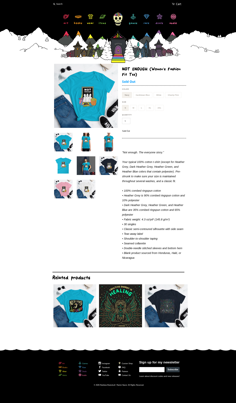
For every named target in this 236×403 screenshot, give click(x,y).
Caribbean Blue (143, 95)
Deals (84, 371)
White (158, 95)
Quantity (127, 115)
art (66, 23)
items (102, 23)
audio (173, 23)
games (133, 23)
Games (85, 363)
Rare (84, 367)
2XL (159, 108)
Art (63, 363)
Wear (64, 371)
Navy (127, 95)
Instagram (105, 363)
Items (64, 375)
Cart (178, 4)
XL (150, 108)
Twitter (104, 371)
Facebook (105, 367)
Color (125, 89)
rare (146, 23)
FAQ (123, 367)
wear (90, 23)
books (78, 23)
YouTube (105, 375)
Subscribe (173, 369)
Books (64, 367)
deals (159, 23)
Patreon (124, 371)
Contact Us (126, 375)
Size (124, 102)
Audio (84, 375)
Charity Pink (173, 95)
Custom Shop (127, 363)
